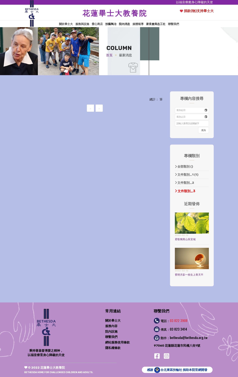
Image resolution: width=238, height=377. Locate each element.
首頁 (109, 55)
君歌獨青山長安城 (185, 239)
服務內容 (111, 326)
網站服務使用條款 (117, 342)
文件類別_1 (187, 174)
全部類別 (185, 166)
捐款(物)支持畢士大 (199, 11)
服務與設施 (82, 24)
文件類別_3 (186, 191)
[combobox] (189, 110)
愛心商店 (97, 24)
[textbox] (192, 123)
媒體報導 (138, 24)
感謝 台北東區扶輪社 (177, 370)
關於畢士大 (66, 24)
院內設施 (111, 331)
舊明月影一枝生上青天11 (189, 274)
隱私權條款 (113, 348)
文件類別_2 (185, 183)
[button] (206, 110)
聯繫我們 (173, 24)
